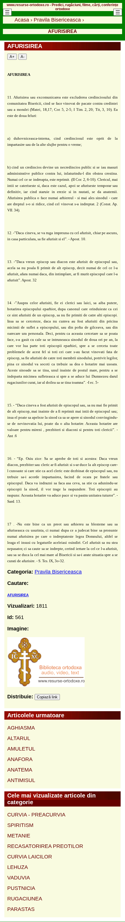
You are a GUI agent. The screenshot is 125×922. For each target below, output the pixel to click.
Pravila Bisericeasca (58, 572)
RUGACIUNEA (24, 899)
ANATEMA (19, 770)
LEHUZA (17, 867)
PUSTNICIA (21, 888)
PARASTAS (21, 909)
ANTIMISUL (21, 780)
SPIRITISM (20, 825)
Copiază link (47, 697)
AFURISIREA (18, 595)
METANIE (18, 836)
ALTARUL (18, 738)
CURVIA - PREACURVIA (36, 815)
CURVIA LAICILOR (29, 857)
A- (22, 57)
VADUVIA (18, 878)
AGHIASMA (21, 728)
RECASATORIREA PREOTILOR (45, 846)
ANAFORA (20, 759)
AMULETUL (21, 749)
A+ (12, 57)
